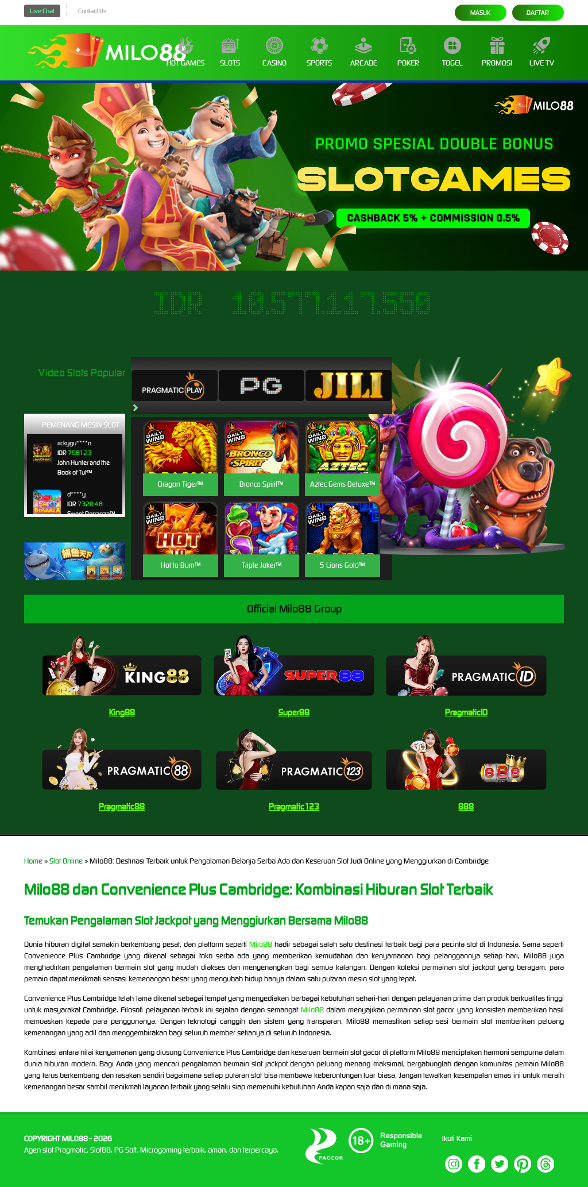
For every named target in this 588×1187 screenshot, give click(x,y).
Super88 (294, 712)
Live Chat (42, 11)
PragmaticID (466, 712)
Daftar (538, 13)
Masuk (480, 13)
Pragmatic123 (294, 806)
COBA (180, 433)
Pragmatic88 (122, 806)
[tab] (174, 385)
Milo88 (260, 944)
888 (466, 806)
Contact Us (92, 11)
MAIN (180, 459)
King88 (122, 712)
